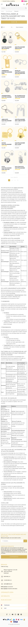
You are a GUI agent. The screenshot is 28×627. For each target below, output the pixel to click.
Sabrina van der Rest (18, 187)
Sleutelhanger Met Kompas (6, 47)
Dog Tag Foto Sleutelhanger (20, 167)
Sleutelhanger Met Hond (20, 143)
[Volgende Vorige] (18, 180)
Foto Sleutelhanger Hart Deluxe (6, 168)
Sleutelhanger (9, 11)
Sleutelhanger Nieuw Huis (20, 47)
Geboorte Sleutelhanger (6, 120)
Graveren (16, 11)
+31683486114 (8, 580)
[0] (26, 4)
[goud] (2, 68)
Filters (13, 22)
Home (2, 11)
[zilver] (1, 68)
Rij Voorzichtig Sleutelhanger (20, 96)
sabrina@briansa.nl (8, 584)
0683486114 (7, 576)
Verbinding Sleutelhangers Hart (7, 72)
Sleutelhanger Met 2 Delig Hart (20, 120)
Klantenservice (14, 557)
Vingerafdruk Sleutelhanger (6, 96)
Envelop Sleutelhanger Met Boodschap (20, 72)
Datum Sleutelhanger (6, 143)
